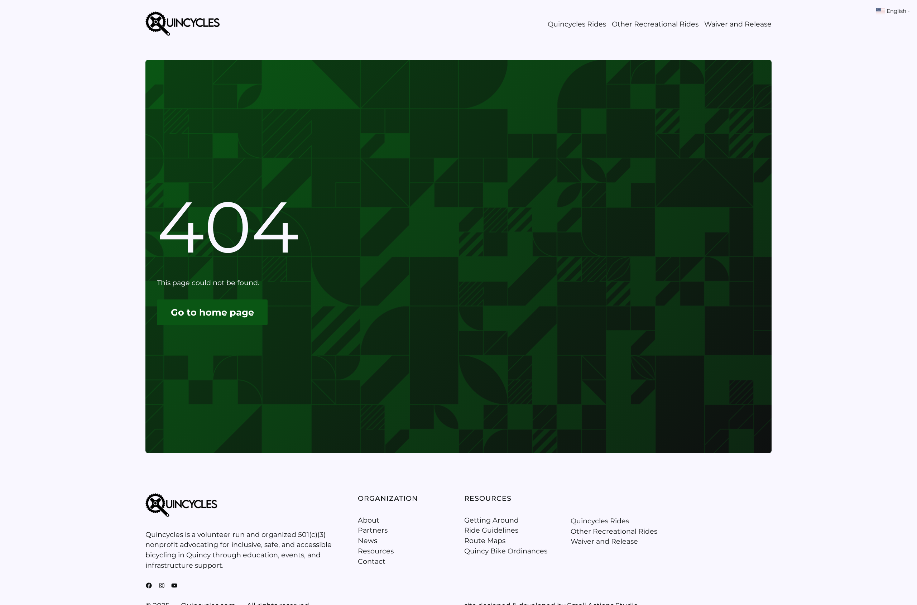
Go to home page (212, 312)
